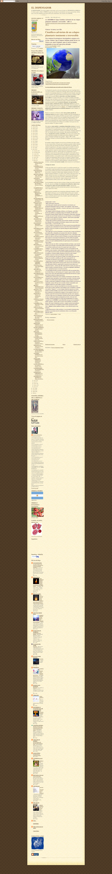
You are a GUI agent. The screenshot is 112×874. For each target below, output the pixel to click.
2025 (34, 128)
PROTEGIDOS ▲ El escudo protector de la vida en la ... (38, 246)
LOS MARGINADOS (37, 563)
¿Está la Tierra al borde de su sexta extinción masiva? (57, 84)
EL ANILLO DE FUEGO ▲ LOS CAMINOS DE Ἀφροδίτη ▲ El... (39, 350)
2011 (34, 388)
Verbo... (34, 820)
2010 (34, 389)
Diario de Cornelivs (37, 594)
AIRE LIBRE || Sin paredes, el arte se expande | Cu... (38, 270)
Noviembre (35, 646)
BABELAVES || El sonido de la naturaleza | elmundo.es (38, 254)
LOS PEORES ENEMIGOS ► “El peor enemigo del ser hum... (38, 355)
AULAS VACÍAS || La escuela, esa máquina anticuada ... (38, 233)
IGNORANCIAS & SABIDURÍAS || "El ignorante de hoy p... (38, 373)
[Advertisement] (57, 332)
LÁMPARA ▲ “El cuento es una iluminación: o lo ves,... (38, 300)
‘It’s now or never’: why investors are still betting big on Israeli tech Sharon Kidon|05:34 (38, 566)
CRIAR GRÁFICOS (41, 697)
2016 (34, 142)
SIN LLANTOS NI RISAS (41, 712)
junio (35, 160)
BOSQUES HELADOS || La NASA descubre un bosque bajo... (38, 320)
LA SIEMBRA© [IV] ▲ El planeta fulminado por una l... (38, 167)
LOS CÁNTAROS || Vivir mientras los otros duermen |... (38, 278)
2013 (34, 147)
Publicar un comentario (50, 319)
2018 (34, 139)
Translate (41, 48)
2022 (34, 133)
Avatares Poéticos (36, 753)
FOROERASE (36, 667)
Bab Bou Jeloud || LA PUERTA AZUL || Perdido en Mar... (38, 204)
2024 (34, 130)
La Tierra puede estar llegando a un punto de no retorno (57, 82)
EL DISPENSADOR (41, 7)
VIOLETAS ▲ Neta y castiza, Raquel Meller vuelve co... (38, 266)
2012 (34, 149)
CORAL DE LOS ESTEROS (36, 740)
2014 (34, 146)
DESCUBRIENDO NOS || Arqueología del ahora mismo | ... (38, 274)
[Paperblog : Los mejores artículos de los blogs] (35, 557)
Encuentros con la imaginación (36, 686)
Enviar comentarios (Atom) (57, 347)
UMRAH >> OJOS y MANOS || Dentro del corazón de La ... (38, 208)
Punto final (35, 687)
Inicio (64, 344)
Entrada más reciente (50, 344)
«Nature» (63, 106)
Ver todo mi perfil (34, 488)
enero (35, 386)
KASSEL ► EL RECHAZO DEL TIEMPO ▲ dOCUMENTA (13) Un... (38, 194)
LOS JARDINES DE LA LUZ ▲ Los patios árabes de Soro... (38, 189)
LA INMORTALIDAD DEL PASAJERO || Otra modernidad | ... (39, 369)
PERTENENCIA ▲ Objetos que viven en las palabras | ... (38, 346)
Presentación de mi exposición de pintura (37, 755)
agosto (35, 157)
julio (35, 158)
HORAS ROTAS (36, 577)
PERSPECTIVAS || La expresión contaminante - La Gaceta (38, 212)
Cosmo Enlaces (36, 831)
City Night (41, 658)
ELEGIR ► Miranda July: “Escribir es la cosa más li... (39, 163)
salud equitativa (37, 434)
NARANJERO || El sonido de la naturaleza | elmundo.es (38, 229)
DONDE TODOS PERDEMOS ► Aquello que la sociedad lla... (37, 360)
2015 (34, 144)
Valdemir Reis (36, 695)
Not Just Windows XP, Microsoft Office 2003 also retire (38, 743)
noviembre (36, 152)
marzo (35, 383)
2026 (34, 127)
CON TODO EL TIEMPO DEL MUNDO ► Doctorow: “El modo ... (38, 184)
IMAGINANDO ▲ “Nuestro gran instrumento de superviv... (37, 295)
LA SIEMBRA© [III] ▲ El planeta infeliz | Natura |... (38, 250)
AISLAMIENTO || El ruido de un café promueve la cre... (38, 220)
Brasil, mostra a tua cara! (38, 775)
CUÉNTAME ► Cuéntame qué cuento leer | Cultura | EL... (38, 179)
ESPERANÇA (41, 761)
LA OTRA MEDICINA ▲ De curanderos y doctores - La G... (39, 365)
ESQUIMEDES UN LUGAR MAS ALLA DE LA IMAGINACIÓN (38, 709)
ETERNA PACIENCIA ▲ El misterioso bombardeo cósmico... (38, 342)
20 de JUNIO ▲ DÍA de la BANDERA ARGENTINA (38, 262)
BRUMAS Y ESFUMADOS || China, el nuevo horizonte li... (39, 287)
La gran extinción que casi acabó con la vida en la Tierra (58, 87)
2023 (34, 131)
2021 (34, 134)
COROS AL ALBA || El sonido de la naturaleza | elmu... (39, 308)
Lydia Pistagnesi (36, 786)
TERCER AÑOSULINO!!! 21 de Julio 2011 (41, 807)
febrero (35, 385)
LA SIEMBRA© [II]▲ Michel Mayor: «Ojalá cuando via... (38, 304)
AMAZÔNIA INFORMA (38, 725)
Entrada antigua (77, 344)
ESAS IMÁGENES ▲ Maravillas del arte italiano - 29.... (38, 171)
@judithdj (54, 46)
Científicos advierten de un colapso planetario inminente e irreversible (62, 33)
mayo (35, 380)
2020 (34, 136)
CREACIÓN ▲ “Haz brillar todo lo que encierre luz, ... (38, 291)
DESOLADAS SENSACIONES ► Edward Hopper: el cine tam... (38, 333)
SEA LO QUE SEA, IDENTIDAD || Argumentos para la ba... (38, 224)
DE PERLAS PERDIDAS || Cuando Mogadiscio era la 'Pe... (39, 329)
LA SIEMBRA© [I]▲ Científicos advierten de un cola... (38, 338)
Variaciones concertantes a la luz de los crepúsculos (41, 790)
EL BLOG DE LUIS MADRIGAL (37, 631)
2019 (34, 138)
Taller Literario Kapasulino (36, 803)
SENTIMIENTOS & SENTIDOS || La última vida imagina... (38, 377)
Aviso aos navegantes (37, 776)
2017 (34, 141)
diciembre (36, 150)
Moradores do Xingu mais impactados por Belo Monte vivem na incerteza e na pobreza (38, 728)
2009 (34, 391)
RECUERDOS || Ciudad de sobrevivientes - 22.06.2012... (39, 238)
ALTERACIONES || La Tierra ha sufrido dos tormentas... (38, 258)
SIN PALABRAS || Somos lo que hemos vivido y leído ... (38, 312)
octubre (35, 154)
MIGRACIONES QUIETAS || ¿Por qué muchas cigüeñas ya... (38, 325)
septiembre (36, 155)
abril (35, 382)
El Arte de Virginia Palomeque (37, 657)
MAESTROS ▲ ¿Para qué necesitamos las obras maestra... (39, 242)
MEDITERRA (36, 823)
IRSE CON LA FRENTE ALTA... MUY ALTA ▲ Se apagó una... (38, 175)
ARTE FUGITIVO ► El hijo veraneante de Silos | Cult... (38, 316)
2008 (34, 393)
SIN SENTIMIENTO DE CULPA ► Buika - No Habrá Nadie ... (38, 200)
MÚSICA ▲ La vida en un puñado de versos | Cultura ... (38, 282)
